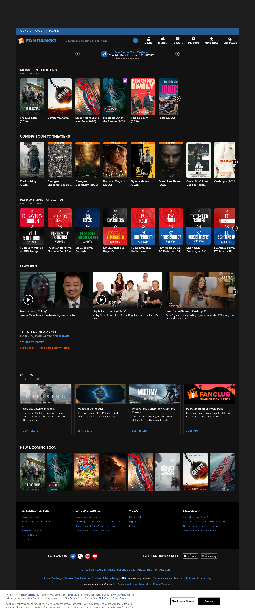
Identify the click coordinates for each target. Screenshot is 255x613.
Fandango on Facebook (73, 556)
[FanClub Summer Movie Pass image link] (209, 393)
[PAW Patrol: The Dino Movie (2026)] (87, 472)
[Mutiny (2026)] (222, 472)
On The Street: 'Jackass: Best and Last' (204, 526)
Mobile (25, 526)
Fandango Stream (127, 584)
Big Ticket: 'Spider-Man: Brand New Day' (204, 521)
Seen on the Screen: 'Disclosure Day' (95, 526)
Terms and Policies (184, 578)
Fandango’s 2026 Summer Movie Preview (97, 521)
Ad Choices (94, 578)
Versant (31, 595)
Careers (68, 578)
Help (150, 570)
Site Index (80, 578)
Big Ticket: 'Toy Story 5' (195, 517)
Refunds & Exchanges (131, 570)
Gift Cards (25, 31)
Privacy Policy (110, 578)
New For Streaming (32, 530)
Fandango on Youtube (94, 556)
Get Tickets (84, 431)
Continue (209, 601)
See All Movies (29, 73)
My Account (163, 570)
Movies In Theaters (32, 517)
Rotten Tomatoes (162, 584)
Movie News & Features (88, 517)
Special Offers (29, 535)
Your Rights (99, 598)
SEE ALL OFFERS (29, 379)
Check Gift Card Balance (98, 570)
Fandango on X (80, 556)
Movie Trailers (136, 517)
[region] (127, 601)
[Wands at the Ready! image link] (100, 393)
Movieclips (135, 526)
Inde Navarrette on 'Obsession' (199, 530)
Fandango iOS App (190, 556)
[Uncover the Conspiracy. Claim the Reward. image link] (154, 393)
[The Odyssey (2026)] (114, 472)
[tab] (116, 58)
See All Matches (30, 203)
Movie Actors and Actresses (37, 521)
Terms (70, 595)
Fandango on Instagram (87, 556)
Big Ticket (134, 521)
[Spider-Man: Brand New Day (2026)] (141, 472)
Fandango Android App (209, 556)
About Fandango (53, 578)
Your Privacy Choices (139, 578)
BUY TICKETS (30, 431)
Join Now (192, 431)
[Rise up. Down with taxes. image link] (45, 393)
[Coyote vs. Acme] (195, 472)
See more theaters (32, 342)
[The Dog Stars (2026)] (32, 472)
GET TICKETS (139, 431)
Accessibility (204, 578)
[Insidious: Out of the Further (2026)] (59, 472)
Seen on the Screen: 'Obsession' (93, 530)
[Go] (135, 40)
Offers (38, 31)
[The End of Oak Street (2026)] (168, 472)
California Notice (162, 578)
